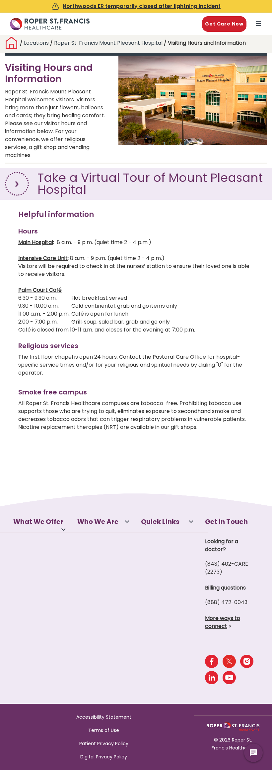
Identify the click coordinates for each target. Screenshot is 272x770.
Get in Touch (226, 521)
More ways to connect (222, 622)
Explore (259, 24)
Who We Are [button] (97, 521)
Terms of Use (103, 730)
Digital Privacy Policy (103, 756)
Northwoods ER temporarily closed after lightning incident (142, 6)
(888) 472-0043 (226, 602)
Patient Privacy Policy (103, 743)
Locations (37, 43)
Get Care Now (224, 24)
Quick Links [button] (160, 521)
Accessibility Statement (103, 717)
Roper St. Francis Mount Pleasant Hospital (108, 43)
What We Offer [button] (38, 521)
